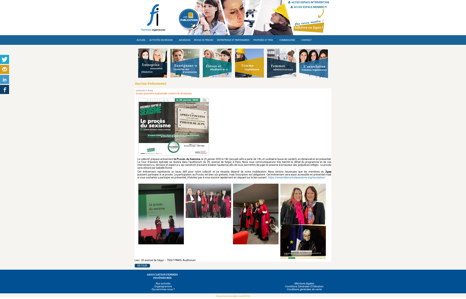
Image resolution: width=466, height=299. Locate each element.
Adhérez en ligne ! (309, 27)
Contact (306, 40)
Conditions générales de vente (304, 289)
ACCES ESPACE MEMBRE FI (310, 7)
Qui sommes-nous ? (163, 289)
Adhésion (184, 40)
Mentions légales (304, 283)
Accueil (141, 40)
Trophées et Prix (263, 40)
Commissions (287, 40)
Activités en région (161, 40)
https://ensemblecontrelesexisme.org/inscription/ (296, 177)
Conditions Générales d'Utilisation (304, 286)
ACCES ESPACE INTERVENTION (310, 2)
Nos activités (163, 283)
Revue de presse (203, 40)
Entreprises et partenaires (233, 40)
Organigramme (163, 286)
